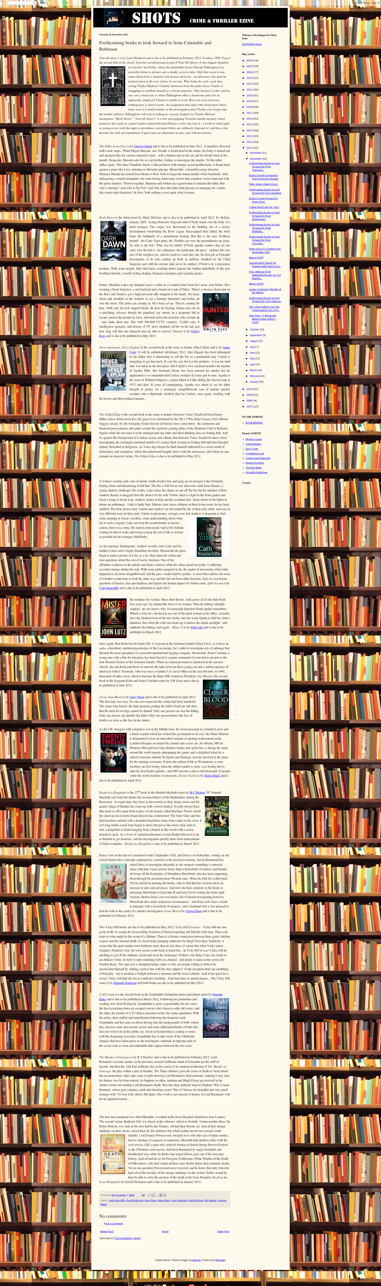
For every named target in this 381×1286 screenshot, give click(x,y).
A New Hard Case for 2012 (264, 207)
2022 (249, 83)
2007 (249, 406)
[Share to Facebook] (161, 1195)
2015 (249, 124)
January (254, 381)
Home (165, 1231)
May (252, 358)
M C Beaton (197, 792)
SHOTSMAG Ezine (252, 44)
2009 (249, 395)
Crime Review (253, 444)
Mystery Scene (254, 439)
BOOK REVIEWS (254, 423)
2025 (249, 66)
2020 (249, 95)
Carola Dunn (193, 911)
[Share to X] (157, 1195)
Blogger (220, 1260)
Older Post (223, 1231)
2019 (249, 101)
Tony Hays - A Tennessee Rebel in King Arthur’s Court (262, 319)
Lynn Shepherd (179, 1200)
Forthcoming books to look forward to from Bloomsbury (264, 216)
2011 (249, 148)
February (255, 376)
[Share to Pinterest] (165, 1195)
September (256, 335)
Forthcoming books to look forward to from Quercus (265, 300)
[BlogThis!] (153, 1195)
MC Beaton (210, 1200)
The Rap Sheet (254, 467)
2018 (249, 107)
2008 (249, 400)
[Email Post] (142, 1195)
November (256, 158)
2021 (249, 89)
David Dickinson (134, 1200)
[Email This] (150, 1195)
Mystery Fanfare (255, 463)
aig (134, 352)
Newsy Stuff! (256, 257)
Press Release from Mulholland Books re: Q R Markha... (265, 275)
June (252, 352)
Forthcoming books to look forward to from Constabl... (264, 240)
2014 (249, 130)
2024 (249, 72)
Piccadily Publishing (256, 472)
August (254, 341)
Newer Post (106, 1231)
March (254, 370)
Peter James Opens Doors (263, 184)
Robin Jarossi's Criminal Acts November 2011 (265, 251)
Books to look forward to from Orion (263, 200)
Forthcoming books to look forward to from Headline (265, 191)
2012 (249, 142)
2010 (249, 389)
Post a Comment (113, 1223)
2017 (249, 113)
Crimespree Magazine (258, 458)
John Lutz (196, 627)
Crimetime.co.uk (255, 453)
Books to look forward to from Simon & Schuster (263, 177)
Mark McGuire (196, 1200)
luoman (196, 1260)
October (255, 329)
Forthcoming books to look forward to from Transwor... (264, 167)
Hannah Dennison (125, 983)
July (252, 347)
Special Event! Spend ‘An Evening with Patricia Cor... (265, 265)
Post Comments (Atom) (127, 1238)
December (256, 152)
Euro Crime (252, 449)
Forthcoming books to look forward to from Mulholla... (264, 228)
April (253, 364)
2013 (249, 136)
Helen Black (212, 775)
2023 (249, 78)
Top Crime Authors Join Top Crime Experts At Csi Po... (264, 309)
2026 (249, 60)
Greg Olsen (137, 697)
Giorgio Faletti (143, 146)
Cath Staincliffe (109, 588)
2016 (249, 118)
